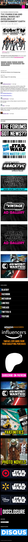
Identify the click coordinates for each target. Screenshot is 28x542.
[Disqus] (14, 98)
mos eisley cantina (17, 63)
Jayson (9, 23)
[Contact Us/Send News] (14, 133)
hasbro (3, 63)
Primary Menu (26, 6)
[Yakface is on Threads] (6, 307)
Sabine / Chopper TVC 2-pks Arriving (8, 76)
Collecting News (4, 12)
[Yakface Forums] (14, 126)
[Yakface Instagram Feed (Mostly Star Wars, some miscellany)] (6, 298)
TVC (23, 63)
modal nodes (8, 63)
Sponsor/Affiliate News (13, 12)
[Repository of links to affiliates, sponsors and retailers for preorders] (6, 302)
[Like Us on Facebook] (6, 294)
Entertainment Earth (19, 57)
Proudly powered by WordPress (6, 540)
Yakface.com (4, 51)
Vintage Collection (5, 65)
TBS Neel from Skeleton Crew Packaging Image (10, 71)
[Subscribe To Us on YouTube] (6, 316)
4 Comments (15, 23)
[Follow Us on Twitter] (6, 311)
